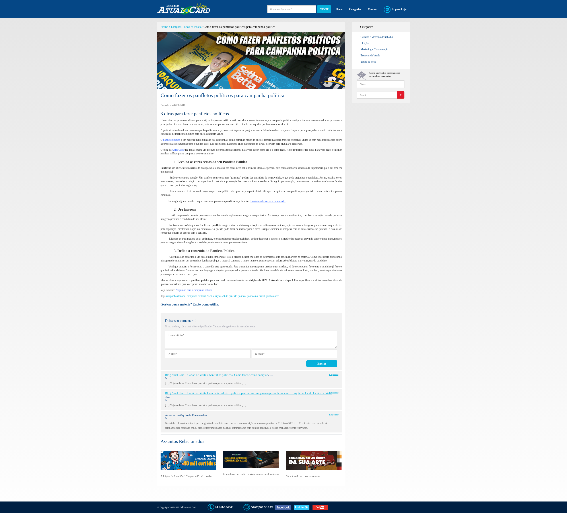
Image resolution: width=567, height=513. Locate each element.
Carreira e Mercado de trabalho (377, 36)
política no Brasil (256, 296)
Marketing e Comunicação (374, 49)
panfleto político (171, 139)
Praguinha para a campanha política (193, 290)
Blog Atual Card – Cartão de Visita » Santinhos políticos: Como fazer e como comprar (216, 375)
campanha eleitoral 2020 (199, 296)
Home (339, 9)
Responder (333, 374)
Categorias (355, 9)
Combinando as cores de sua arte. (267, 201)
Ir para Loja (399, 9)
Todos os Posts (191, 27)
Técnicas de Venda (370, 55)
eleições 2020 (220, 296)
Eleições (176, 27)
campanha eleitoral (175, 296)
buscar (324, 9)
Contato (372, 9)
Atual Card (178, 149)
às (166, 378)
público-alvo (272, 296)
